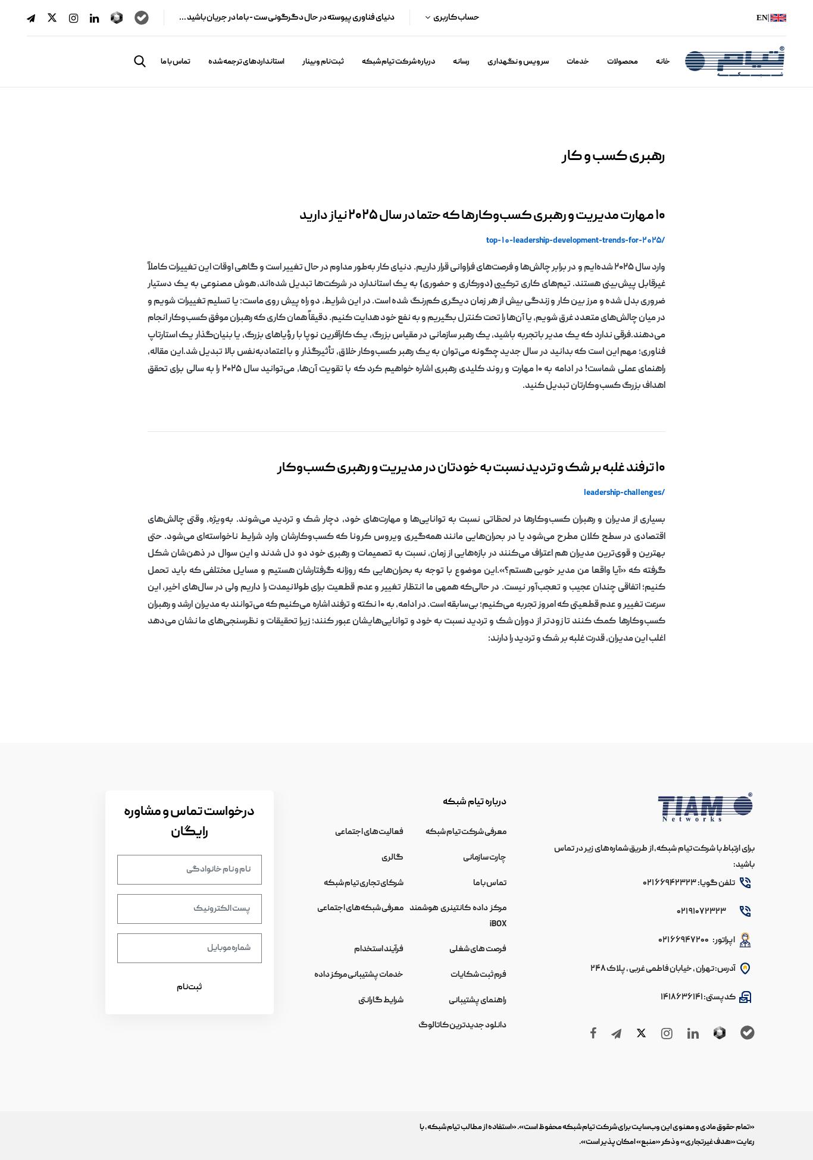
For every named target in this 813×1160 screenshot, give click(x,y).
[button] (140, 61)
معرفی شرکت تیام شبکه (466, 832)
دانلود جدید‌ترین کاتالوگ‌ (462, 1026)
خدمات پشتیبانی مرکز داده (359, 975)
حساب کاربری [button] (456, 18)
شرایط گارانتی (381, 1001)
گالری (393, 858)
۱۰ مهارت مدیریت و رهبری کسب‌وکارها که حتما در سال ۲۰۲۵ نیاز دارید (482, 216)
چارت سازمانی (484, 858)
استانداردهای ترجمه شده (246, 62)
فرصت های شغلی (477, 949)
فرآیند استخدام (379, 949)
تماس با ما (175, 62)
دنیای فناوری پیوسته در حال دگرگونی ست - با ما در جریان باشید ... (287, 18)
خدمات (578, 62)
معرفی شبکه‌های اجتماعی (360, 908)
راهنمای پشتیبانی (477, 1001)
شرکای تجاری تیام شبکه (364, 883)
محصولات (622, 62)
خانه (663, 62)
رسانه (461, 62)
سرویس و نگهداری (518, 62)
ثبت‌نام (189, 987)
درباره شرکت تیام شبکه (398, 62)
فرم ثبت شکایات (478, 975)
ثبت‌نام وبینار (323, 62)
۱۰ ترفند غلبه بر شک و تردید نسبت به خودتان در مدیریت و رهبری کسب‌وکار (471, 468)
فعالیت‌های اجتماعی (369, 832)
